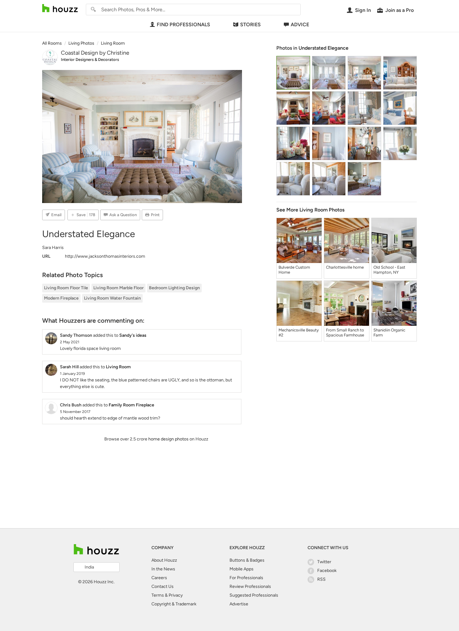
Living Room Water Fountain (112, 298)
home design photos (168, 439)
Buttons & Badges (247, 560)
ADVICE (300, 24)
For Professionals (246, 577)
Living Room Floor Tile (66, 288)
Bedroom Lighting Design (174, 288)
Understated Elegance (323, 48)
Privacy (176, 595)
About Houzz (164, 560)
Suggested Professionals (254, 595)
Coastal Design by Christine (95, 52)
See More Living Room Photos (310, 210)
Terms (157, 595)
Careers (159, 577)
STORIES (250, 24)
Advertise (239, 604)
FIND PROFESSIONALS (183, 24)
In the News (163, 569)
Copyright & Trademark (173, 604)
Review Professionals (250, 586)
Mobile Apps (242, 569)
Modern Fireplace (61, 298)
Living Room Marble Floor (118, 288)
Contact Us (162, 586)
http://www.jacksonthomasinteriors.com (105, 256)
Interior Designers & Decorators (90, 59)
